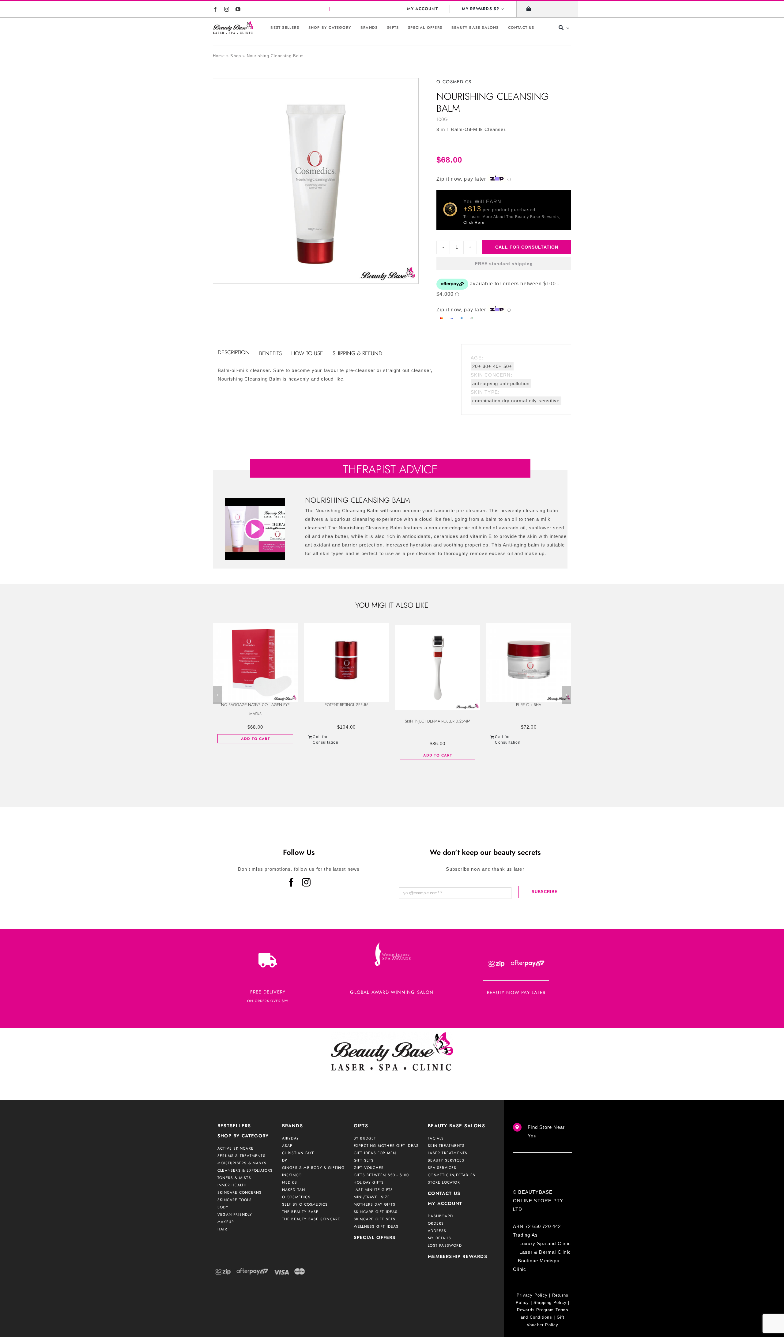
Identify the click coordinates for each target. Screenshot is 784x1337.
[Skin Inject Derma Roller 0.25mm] (437, 667)
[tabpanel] (328, 378)
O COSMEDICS (453, 81)
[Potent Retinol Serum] (346, 659)
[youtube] (238, 9)
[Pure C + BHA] (528, 659)
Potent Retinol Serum (346, 705)
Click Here (473, 222)
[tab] (233, 352)
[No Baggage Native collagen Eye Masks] (255, 659)
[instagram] (226, 9)
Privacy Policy (532, 1295)
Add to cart (255, 739)
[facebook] (215, 9)
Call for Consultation (526, 247)
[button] (217, 695)
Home (219, 56)
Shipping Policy (550, 1302)
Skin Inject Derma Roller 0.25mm (437, 721)
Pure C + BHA (528, 705)
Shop (235, 56)
